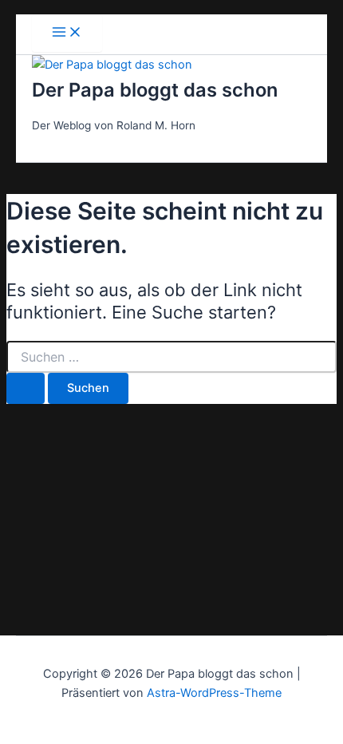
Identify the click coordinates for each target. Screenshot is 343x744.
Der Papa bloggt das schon (155, 89)
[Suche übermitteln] (25, 388)
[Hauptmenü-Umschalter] (67, 33)
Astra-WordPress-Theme (214, 693)
